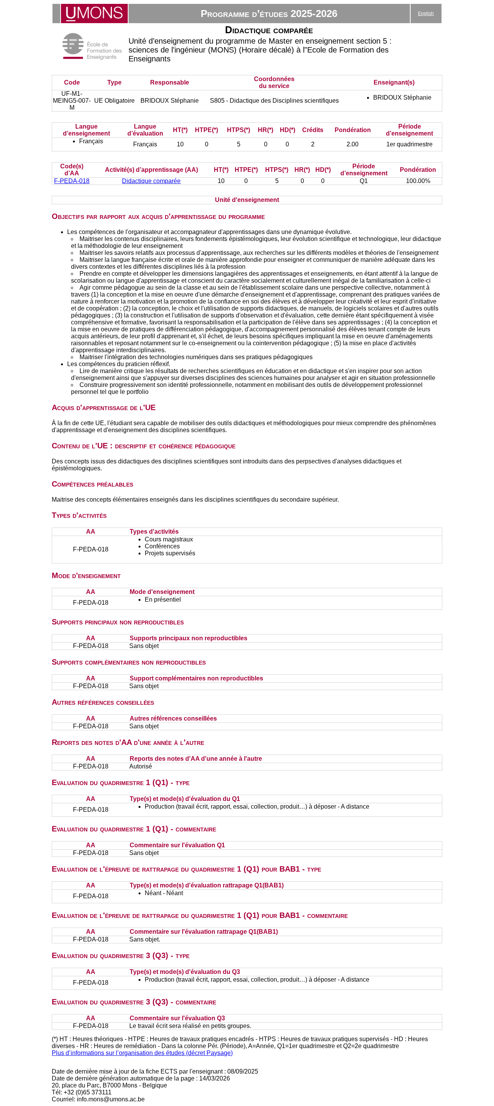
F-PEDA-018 (72, 181)
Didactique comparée (151, 181)
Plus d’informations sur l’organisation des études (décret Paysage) (142, 1053)
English (426, 13)
